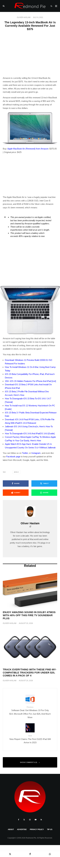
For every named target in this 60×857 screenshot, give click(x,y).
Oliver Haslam (23, 17)
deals (17, 472)
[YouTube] (36, 820)
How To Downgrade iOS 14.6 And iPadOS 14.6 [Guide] (30, 433)
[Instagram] (30, 820)
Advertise (22, 829)
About (11, 829)
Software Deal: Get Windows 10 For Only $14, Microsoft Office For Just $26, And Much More (30, 712)
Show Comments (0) (28, 762)
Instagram (36, 453)
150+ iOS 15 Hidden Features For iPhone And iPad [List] (30, 381)
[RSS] (41, 820)
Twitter (25, 453)
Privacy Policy (37, 829)
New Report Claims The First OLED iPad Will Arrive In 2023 (30, 739)
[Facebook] (18, 820)
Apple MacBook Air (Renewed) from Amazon (27, 148)
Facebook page (13, 456)
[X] (24, 820)
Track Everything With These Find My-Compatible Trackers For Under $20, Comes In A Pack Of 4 (29, 672)
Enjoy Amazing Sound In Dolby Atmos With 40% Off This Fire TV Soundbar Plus (29, 615)
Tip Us (49, 829)
